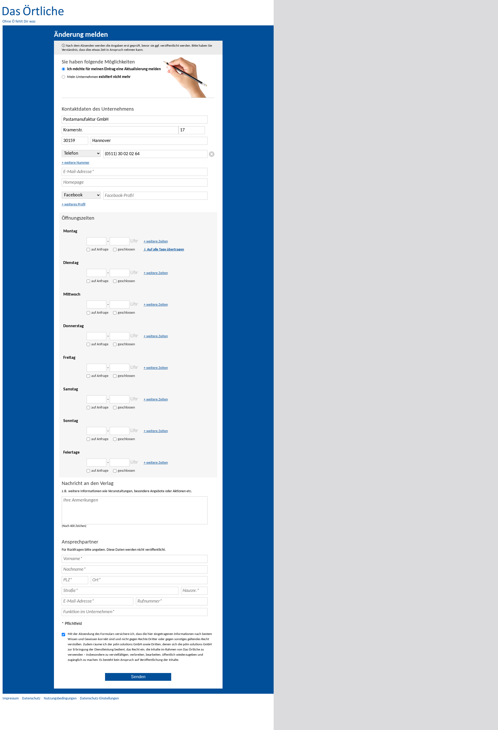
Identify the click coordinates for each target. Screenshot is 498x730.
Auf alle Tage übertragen (163, 250)
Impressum (11, 698)
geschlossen (126, 250)
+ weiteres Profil (73, 204)
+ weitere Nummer (75, 163)
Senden (138, 677)
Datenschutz (31, 698)
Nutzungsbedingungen (60, 698)
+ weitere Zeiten (156, 242)
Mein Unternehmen (98, 77)
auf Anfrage (99, 250)
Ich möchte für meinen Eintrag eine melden (114, 69)
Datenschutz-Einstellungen (99, 698)
